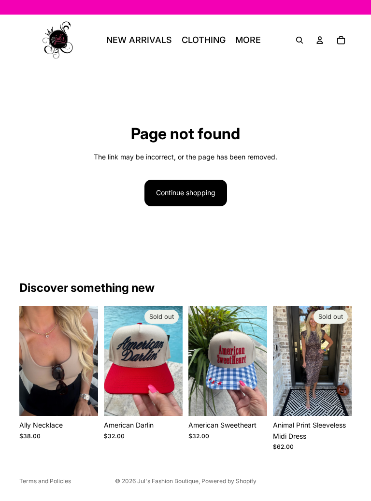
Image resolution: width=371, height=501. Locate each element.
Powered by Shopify (229, 481)
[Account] (319, 40)
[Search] (299, 40)
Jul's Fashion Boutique (168, 481)
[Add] (83, 401)
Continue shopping (185, 192)
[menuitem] (248, 40)
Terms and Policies (45, 481)
